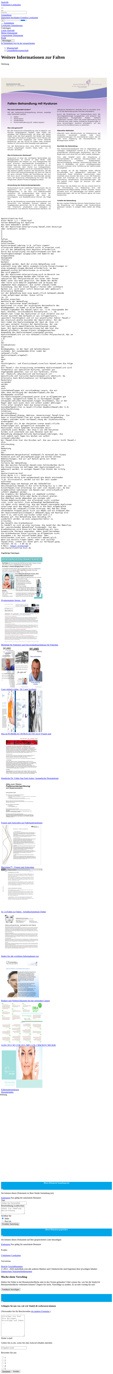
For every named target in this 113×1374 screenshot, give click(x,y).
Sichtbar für (6, 1216)
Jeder (7, 1218)
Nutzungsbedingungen (22, 1271)
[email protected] (19, 546)
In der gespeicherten (26, 43)
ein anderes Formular (40, 1311)
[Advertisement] (56, 71)
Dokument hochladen (10, 17)
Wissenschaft (12, 48)
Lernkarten (16, 5)
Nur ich (8, 1221)
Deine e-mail (6, 1338)
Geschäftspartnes (15, 1266)
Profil (3, 38)
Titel (3, 1200)
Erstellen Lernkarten (29, 17)
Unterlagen (6, 5)
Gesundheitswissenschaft (17, 50)
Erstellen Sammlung (10, 1224)
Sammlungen (17, 25)
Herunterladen (7, 1092)
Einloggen (6, 1198)
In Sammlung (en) (9, 43)
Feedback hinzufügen (10, 1289)
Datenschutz (6, 1271)
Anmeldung (6, 15)
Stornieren (6, 1371)
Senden (16, 1371)
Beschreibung (12, 1206)
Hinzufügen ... (7, 41)
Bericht (4, 1266)
